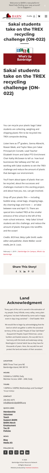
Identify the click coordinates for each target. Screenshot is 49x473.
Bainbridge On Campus (27, 251)
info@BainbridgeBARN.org (14, 402)
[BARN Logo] (12, 13)
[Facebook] (5, 452)
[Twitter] (11, 452)
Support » (27, 7)
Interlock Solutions (32, 468)
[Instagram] (16, 452)
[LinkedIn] (27, 452)
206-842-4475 (9, 400)
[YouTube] (22, 452)
